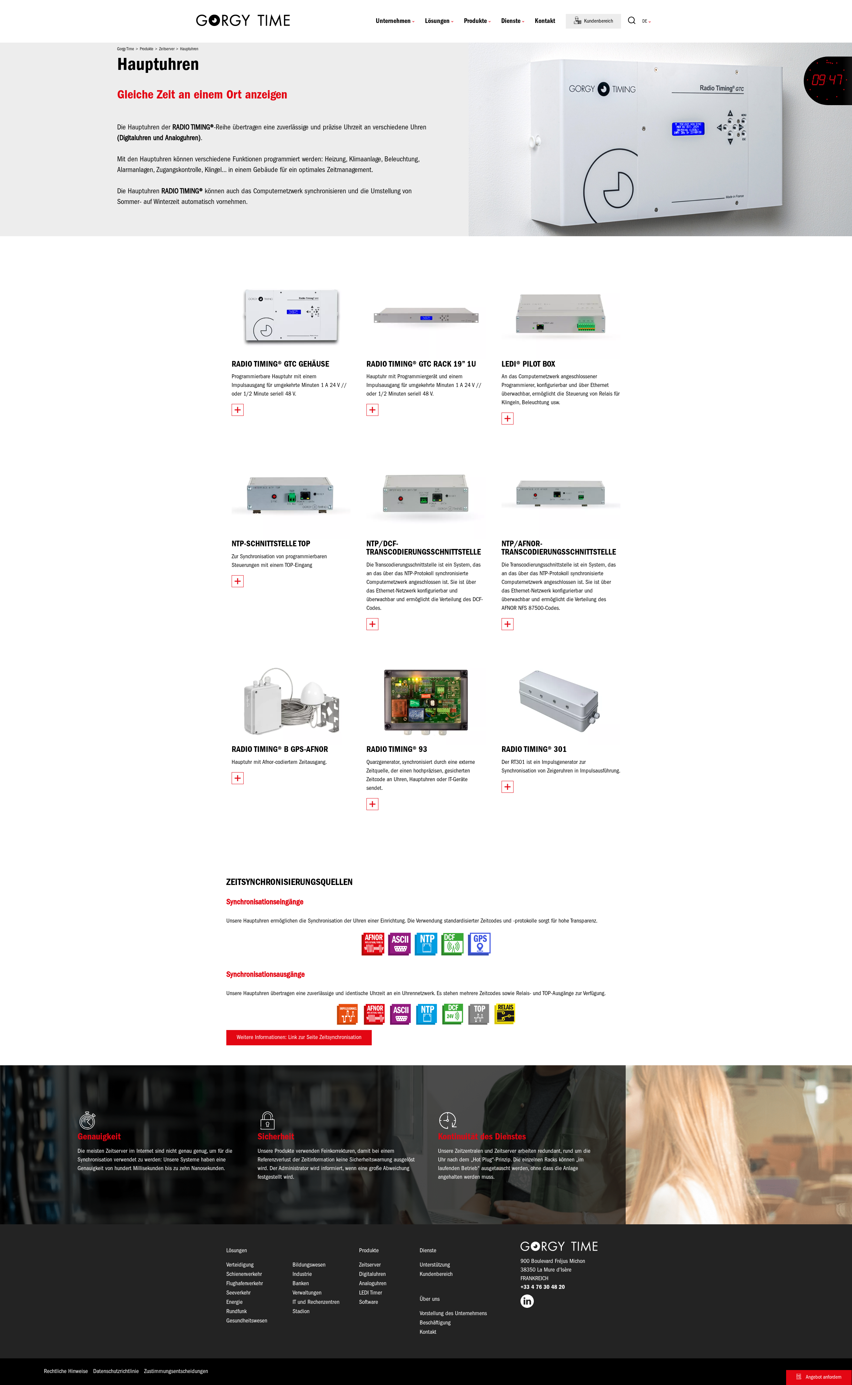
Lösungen (437, 21)
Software (368, 1302)
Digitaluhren (372, 1274)
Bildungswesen (309, 1265)
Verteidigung (240, 1265)
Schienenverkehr (244, 1274)
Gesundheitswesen (246, 1320)
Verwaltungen (307, 1293)
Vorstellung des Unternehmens (453, 1313)
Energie (234, 1302)
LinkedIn (573, 1301)
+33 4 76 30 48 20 (543, 1287)
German (644, 21)
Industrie (302, 1274)
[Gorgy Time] (243, 21)
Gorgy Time (125, 49)
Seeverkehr (238, 1293)
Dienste (511, 21)
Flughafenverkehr (244, 1283)
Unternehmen (393, 21)
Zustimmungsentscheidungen (176, 1371)
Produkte (475, 21)
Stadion (301, 1311)
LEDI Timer (370, 1293)
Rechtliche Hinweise (66, 1371)
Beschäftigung (435, 1322)
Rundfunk (236, 1311)
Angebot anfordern (823, 1377)
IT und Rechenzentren (316, 1302)
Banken (301, 1283)
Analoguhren (372, 1283)
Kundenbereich (598, 21)
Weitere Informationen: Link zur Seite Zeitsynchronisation (299, 1037)
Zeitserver (370, 1265)
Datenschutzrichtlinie (116, 1371)
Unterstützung (435, 1265)
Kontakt (545, 21)
